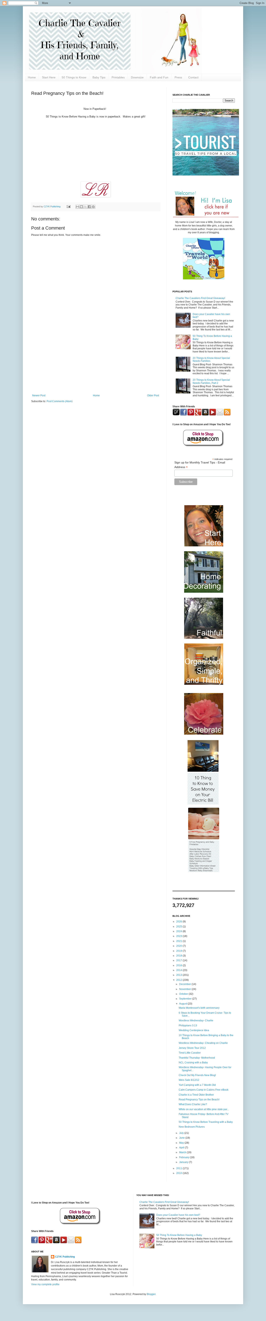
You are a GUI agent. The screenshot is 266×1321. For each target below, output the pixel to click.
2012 (179, 980)
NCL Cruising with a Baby (193, 1062)
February (184, 1157)
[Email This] (77, 207)
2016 (179, 965)
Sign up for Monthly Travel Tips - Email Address (199, 465)
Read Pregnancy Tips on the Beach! (199, 1099)
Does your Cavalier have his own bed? (178, 1214)
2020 (179, 945)
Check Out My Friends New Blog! (197, 1075)
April (182, 1147)
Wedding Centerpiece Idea (194, 1030)
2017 (179, 960)
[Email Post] (68, 206)
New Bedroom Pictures (192, 1126)
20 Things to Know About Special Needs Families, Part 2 (211, 381)
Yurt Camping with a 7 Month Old (197, 1085)
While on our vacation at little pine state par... (204, 1109)
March (183, 1152)
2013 (179, 975)
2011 (179, 1168)
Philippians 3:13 (188, 1025)
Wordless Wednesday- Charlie (196, 1020)
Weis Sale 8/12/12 (189, 1080)
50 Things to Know (74, 77)
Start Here (48, 77)
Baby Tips (98, 77)
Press (178, 77)
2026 (179, 921)
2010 (179, 1173)
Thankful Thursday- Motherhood (197, 1057)
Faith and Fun (159, 77)
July (181, 1133)
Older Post (153, 395)
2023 (179, 936)
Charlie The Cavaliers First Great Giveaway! (200, 298)
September (185, 998)
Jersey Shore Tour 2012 (192, 1048)
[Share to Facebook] (89, 207)
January (184, 1162)
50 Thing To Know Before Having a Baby (179, 1235)
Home (32, 77)
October (184, 993)
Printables (118, 77)
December (185, 984)
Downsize (137, 77)
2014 (179, 970)
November (185, 989)
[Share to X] (85, 207)
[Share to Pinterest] (93, 207)
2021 (179, 941)
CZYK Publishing (65, 1256)
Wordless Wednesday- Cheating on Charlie (203, 1043)
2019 (179, 950)
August (183, 1003)
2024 (179, 931)
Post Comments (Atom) (60, 401)
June (182, 1137)
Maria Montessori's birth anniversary (199, 1007)
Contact (193, 77)
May (182, 1142)
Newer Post (38, 395)
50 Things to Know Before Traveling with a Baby (206, 1122)
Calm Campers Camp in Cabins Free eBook (203, 1089)
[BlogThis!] (81, 207)
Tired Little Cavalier (190, 1052)
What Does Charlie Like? (193, 1104)
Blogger (151, 1294)
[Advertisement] (95, 360)
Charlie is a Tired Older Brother (196, 1094)
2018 (179, 955)
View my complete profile (45, 1284)
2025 (179, 926)
